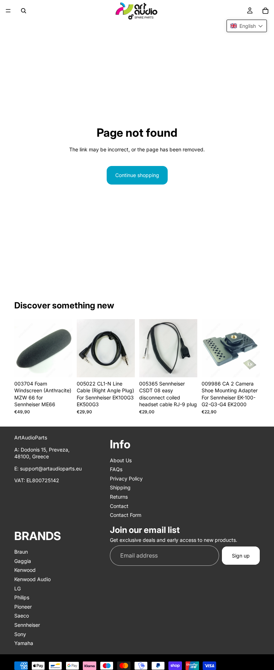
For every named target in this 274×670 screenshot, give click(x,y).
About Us (121, 460)
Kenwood (25, 570)
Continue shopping (137, 175)
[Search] (23, 11)
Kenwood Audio (32, 579)
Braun (21, 552)
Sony (20, 634)
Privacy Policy (126, 478)
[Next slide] (64, 348)
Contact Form (125, 515)
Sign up (241, 556)
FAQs (116, 469)
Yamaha (23, 643)
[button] (247, 26)
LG (17, 588)
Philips (21, 597)
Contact (119, 506)
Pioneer (23, 607)
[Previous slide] (22, 348)
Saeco (21, 616)
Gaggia (22, 561)
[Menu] (8, 10)
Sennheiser (27, 625)
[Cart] (265, 11)
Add (67, 366)
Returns (119, 497)
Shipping (120, 487)
